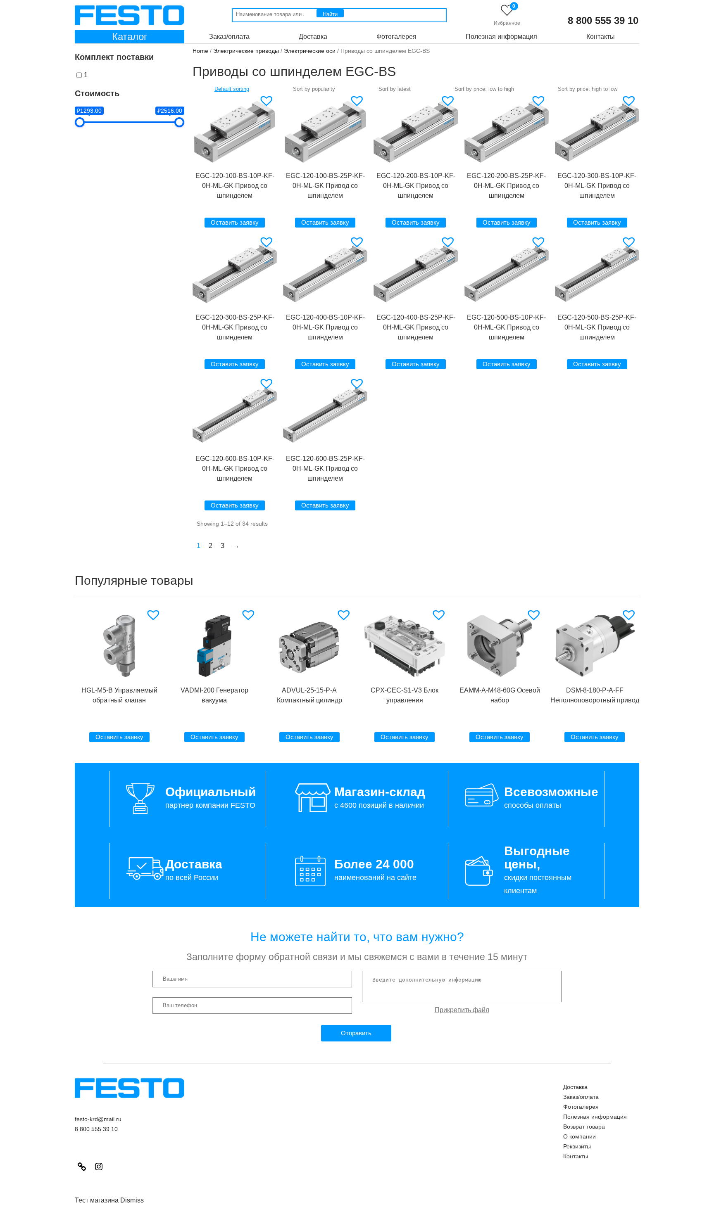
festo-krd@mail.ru (98, 1119)
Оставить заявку (235, 222)
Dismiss (132, 1200)
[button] (267, 101)
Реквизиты (577, 1146)
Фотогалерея (396, 36)
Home (200, 50)
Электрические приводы (246, 50)
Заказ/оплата (229, 36)
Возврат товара (584, 1126)
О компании (579, 1136)
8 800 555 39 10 (603, 21)
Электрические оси (310, 50)
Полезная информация (501, 36)
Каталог (130, 37)
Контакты (600, 36)
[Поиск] (330, 13)
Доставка (313, 36)
